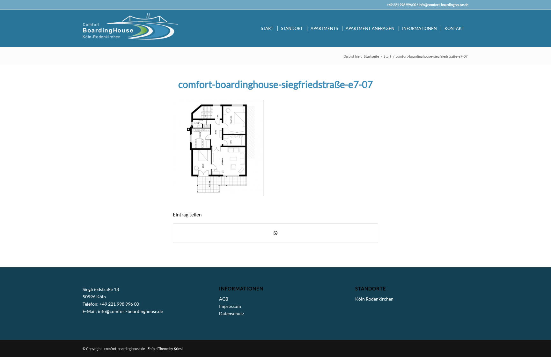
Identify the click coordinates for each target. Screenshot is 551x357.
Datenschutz (231, 313)
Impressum (230, 306)
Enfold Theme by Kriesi (165, 348)
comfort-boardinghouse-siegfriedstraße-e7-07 (275, 84)
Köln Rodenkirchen (374, 299)
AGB (223, 299)
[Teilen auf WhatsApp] (275, 233)
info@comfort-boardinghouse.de (443, 5)
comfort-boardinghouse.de (124, 348)
